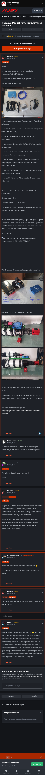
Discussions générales (30, 36)
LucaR (9, 622)
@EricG (5, 501)
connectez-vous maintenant (29, 676)
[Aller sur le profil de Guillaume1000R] (4, 556)
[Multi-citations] (3, 433)
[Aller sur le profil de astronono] (4, 464)
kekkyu (10, 56)
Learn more (4, 4)
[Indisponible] (22, 88)
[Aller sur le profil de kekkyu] (3, 36)
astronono (11, 463)
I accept (38, 764)
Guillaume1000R (13, 555)
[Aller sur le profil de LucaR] (4, 623)
